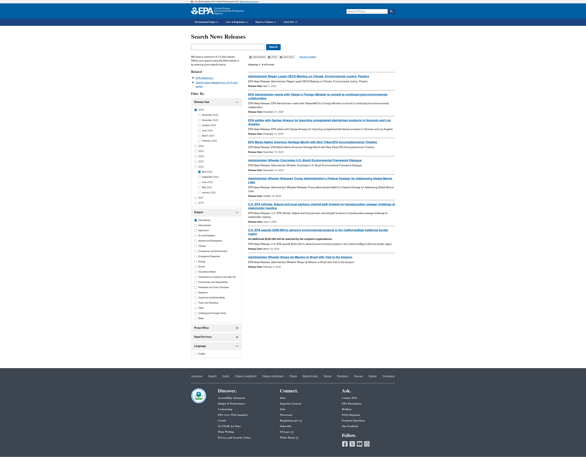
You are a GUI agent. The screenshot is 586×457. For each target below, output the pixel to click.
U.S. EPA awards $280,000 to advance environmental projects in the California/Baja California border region (318, 232)
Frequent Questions (353, 420)
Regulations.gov (289, 420)
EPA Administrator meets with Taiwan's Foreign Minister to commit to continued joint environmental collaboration (317, 97)
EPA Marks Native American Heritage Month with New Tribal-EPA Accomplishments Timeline (312, 142)
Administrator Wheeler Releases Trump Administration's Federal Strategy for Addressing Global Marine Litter (320, 181)
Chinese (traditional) (273, 376)
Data (283, 398)
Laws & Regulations (235, 22)
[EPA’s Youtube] (359, 444)
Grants (222, 420)
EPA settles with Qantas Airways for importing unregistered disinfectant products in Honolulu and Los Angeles (319, 122)
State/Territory (203, 337)
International (258, 57)
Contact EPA (349, 398)
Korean (327, 376)
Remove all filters (307, 57)
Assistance (197, 376)
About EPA (288, 22)
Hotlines (347, 409)
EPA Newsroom (204, 78)
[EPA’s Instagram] (367, 444)
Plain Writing (226, 431)
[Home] (217, 10)
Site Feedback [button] (350, 426)
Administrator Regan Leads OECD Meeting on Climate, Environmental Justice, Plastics (308, 76)
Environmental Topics (205, 22)
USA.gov (285, 431)
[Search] (391, 11)
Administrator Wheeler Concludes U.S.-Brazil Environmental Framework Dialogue (305, 160)
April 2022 (288, 57)
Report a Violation (264, 22)
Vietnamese (388, 376)
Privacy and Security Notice (234, 437)
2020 (274, 57)
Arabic (225, 376)
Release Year (202, 102)
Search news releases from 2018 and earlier (216, 84)
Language (200, 346)
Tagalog (372, 376)
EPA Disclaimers (352, 403)
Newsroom (286, 415)
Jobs (282, 409)
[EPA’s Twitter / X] (352, 444)
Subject (198, 212)
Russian (358, 376)
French (293, 376)
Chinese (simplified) (245, 376)
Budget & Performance (231, 403)
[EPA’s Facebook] (345, 444)
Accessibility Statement (231, 398)
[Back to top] (577, 448)
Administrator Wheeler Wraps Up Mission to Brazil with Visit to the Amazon (300, 257)
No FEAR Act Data (229, 426)
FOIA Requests (351, 415)
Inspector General (290, 403)
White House (287, 437)
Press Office (201, 328)
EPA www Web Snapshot (233, 415)
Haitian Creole (310, 376)
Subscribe (285, 426)
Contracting (225, 409)
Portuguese (343, 376)
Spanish (212, 376)
